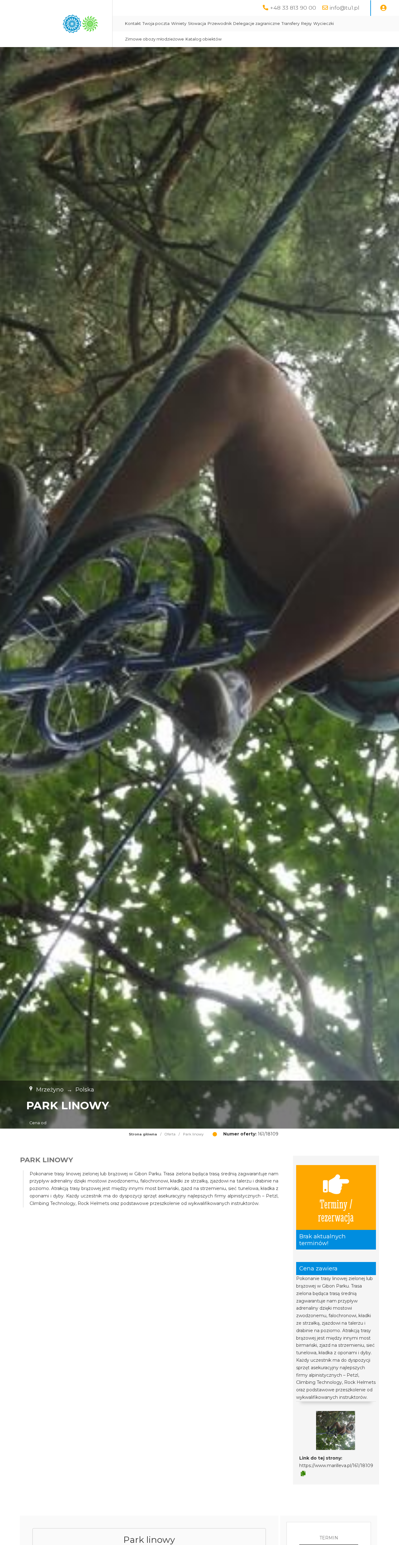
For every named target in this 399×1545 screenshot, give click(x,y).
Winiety (178, 23)
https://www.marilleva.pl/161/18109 (336, 1465)
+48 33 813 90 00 (293, 7)
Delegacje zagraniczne (256, 23)
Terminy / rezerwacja (336, 1210)
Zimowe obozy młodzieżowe (154, 39)
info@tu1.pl (344, 7)
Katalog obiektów (203, 39)
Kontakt (133, 23)
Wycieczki (323, 23)
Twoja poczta (156, 23)
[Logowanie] (383, 8)
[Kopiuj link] (303, 1474)
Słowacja (197, 23)
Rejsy (306, 23)
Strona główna (143, 1134)
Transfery (290, 23)
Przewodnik (220, 23)
